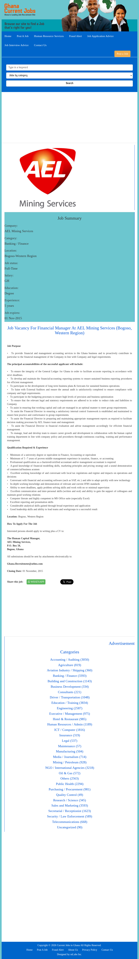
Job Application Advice (100, 36)
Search (69, 83)
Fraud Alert (75, 36)
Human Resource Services (49, 36)
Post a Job (122, 53)
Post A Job (23, 36)
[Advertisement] (69, 117)
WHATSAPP (37, 581)
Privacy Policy (89, 949)
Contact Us (40, 45)
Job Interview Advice (17, 45)
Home (8, 36)
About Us (73, 949)
